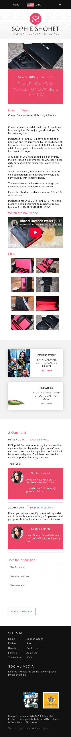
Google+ (42, 683)
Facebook (34, 683)
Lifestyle (12, 653)
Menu (16, 4)
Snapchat (49, 683)
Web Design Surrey (19, 728)
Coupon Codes (34, 638)
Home (11, 110)
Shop (29, 643)
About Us (31, 653)
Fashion (46, 77)
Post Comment (21, 611)
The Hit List (14, 657)
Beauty (12, 648)
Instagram (11, 683)
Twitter (26, 683)
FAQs (29, 657)
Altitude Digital (40, 728)
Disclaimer (32, 722)
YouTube (19, 683)
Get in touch (33, 648)
